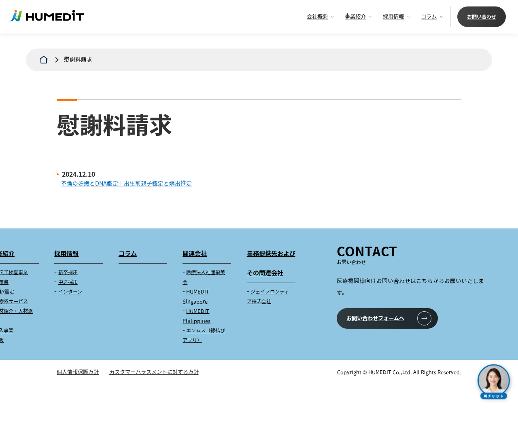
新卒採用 (68, 272)
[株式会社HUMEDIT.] (44, 60)
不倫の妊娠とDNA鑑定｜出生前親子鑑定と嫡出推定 (126, 183)
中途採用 (68, 282)
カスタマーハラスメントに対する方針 (154, 372)
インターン (70, 291)
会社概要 (317, 16)
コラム (429, 16)
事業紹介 (355, 16)
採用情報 (393, 16)
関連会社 (195, 253)
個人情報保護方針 (78, 372)
